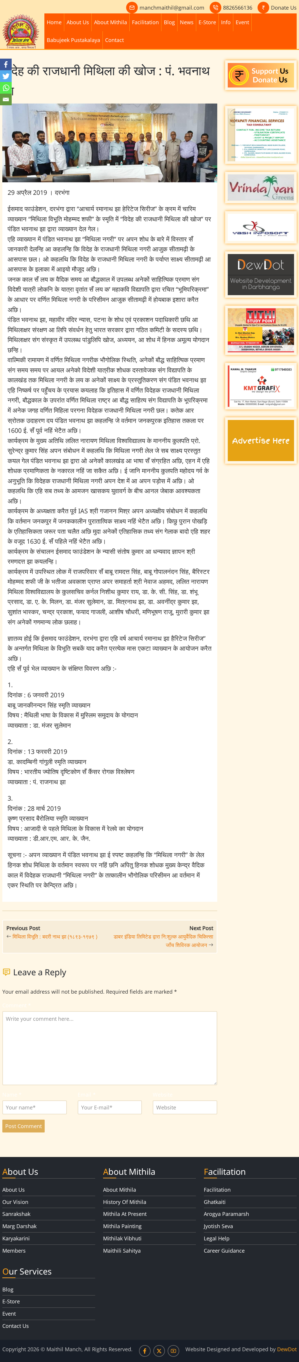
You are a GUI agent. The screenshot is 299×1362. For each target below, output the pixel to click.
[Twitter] (6, 76)
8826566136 (237, 7)
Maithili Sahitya (122, 1250)
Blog (169, 22)
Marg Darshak (19, 1226)
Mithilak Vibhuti (122, 1238)
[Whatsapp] (6, 88)
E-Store (207, 22)
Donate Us (284, 7)
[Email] (6, 99)
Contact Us (15, 1325)
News (187, 22)
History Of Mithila (124, 1201)
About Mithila (110, 22)
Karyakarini (16, 1238)
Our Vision (15, 1201)
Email (87, 1094)
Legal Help (217, 1238)
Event (242, 22)
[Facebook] (6, 64)
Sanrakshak (16, 1213)
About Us (78, 22)
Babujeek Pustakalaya (73, 39)
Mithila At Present (125, 1213)
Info (226, 22)
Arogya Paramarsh (226, 1213)
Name (12, 1094)
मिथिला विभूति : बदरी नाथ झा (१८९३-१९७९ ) (55, 936)
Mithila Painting (122, 1226)
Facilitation (145, 22)
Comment (16, 1005)
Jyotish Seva (218, 1226)
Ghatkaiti (215, 1201)
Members (14, 1250)
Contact (114, 39)
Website (163, 1094)
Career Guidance (224, 1250)
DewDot (287, 1349)
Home (54, 22)
